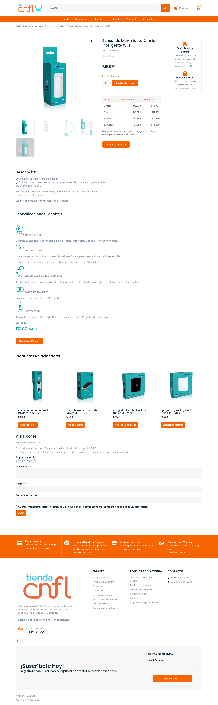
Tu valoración (24, 466)
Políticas (100, 19)
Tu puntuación (25, 457)
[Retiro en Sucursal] (114, 543)
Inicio (66, 19)
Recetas (117, 19)
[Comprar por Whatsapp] (161, 543)
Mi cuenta (183, 8)
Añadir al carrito (125, 83)
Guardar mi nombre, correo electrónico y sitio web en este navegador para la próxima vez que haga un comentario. (83, 506)
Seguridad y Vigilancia (56, 26)
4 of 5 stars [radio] (30, 461)
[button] (91, 41)
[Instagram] (22, 641)
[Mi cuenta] (176, 8)
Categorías (80, 19)
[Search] (165, 8)
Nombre (21, 483)
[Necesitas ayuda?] (20, 629)
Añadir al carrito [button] (28, 424)
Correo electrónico (27, 495)
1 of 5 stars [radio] (17, 461)
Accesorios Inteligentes (33, 26)
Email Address (156, 659)
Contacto (132, 19)
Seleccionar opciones (125, 424)
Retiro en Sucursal (130, 542)
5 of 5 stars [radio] (34, 461)
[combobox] (103, 8)
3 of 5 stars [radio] (26, 461)
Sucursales (148, 19)
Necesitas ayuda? (34, 628)
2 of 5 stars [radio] (21, 461)
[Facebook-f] (18, 641)
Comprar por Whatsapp (180, 542)
